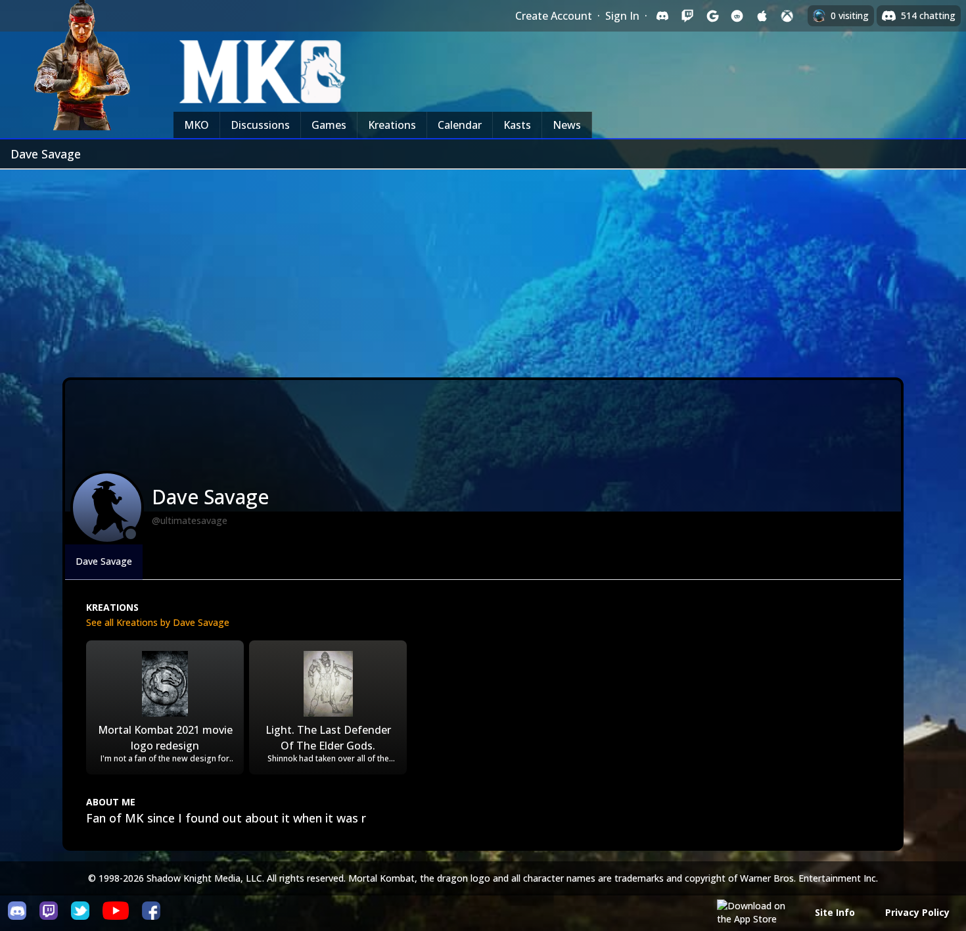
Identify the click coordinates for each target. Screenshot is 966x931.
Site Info (835, 912)
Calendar (460, 125)
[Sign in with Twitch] (687, 16)
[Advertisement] (483, 268)
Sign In (622, 16)
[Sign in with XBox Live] (787, 16)
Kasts (517, 125)
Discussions (260, 125)
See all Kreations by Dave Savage (157, 622)
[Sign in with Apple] (762, 16)
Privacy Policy (917, 912)
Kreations (392, 125)
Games (328, 125)
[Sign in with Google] (712, 16)
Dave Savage (104, 561)
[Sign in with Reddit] (737, 16)
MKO (196, 125)
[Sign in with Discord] (662, 16)
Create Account (553, 16)
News (567, 125)
